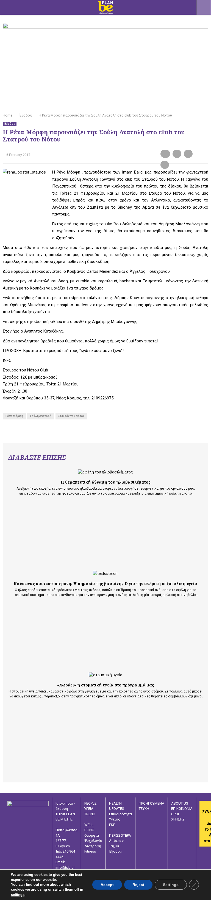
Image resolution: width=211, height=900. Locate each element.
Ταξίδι (114, 846)
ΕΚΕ (112, 825)
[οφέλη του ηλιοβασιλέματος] (105, 472)
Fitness (90, 851)
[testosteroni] (105, 574)
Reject (138, 885)
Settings (171, 885)
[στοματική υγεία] (105, 675)
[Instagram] (181, 839)
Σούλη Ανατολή (40, 416)
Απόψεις (116, 841)
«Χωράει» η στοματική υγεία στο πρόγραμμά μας (105, 685)
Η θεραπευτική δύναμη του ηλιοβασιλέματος (106, 482)
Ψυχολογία (93, 841)
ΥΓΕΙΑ (88, 809)
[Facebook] (173, 839)
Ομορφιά (91, 835)
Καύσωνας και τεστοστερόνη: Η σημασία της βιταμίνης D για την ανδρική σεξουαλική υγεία (105, 583)
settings (17, 895)
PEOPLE (90, 803)
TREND (89, 814)
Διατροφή (92, 846)
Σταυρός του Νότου (71, 416)
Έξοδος (9, 124)
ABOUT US (179, 803)
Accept (107, 885)
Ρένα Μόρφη (14, 416)
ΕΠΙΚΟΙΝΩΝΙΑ (182, 809)
